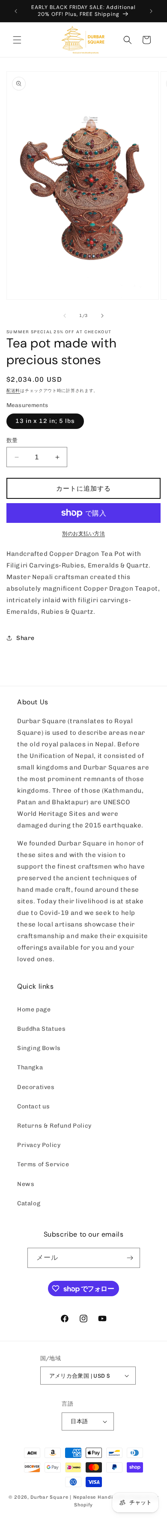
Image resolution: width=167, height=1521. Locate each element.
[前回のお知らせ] (15, 11)
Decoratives (36, 1087)
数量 (12, 440)
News (25, 1184)
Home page (34, 1009)
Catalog (28, 1203)
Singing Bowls (39, 1048)
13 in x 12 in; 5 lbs (45, 421)
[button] (17, 39)
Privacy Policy (38, 1145)
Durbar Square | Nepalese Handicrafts (79, 1497)
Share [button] (25, 638)
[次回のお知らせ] (151, 11)
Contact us (33, 1106)
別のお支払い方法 (83, 534)
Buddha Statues (41, 1028)
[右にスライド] (102, 315)
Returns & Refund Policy (54, 1125)
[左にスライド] (64, 315)
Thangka (30, 1067)
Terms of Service (43, 1164)
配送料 (13, 390)
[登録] (130, 1258)
